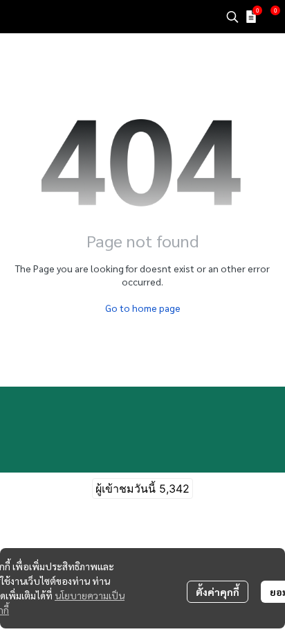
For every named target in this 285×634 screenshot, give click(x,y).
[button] (232, 16)
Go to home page (143, 307)
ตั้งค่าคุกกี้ (217, 591)
